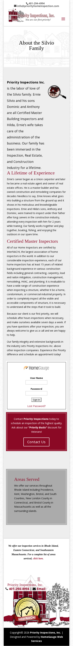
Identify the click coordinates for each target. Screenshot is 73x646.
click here (38, 558)
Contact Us (36, 441)
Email (41, 589)
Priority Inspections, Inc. (45, 632)
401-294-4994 (19, 589)
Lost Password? (36, 406)
